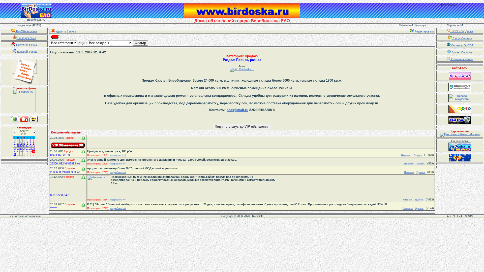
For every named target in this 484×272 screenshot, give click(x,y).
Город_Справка (462, 38)
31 (27, 140)
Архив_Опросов (461, 52)
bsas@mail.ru (237, 110)
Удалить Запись (65, 31)
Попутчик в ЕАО (26, 44)
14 (27, 146)
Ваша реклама (26, 38)
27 (15, 140)
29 (21, 140)
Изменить (406, 155)
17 (15, 149)
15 (30, 146)
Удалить (417, 155)
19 (21, 149)
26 (21, 151)
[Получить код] (459, 147)
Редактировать (424, 31)
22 (30, 149)
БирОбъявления (26, 31)
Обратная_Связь (461, 59)
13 (24, 146)
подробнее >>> (118, 155)
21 (27, 149)
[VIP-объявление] (68, 145)
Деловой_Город (26, 51)
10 (15, 146)
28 (18, 140)
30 (24, 140)
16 (33, 146)
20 (24, 149)
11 (18, 146)
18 (18, 149)
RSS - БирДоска (461, 31)
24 (15, 151)
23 (33, 149)
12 (21, 146)
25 (18, 151)
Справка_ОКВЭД (461, 45)
